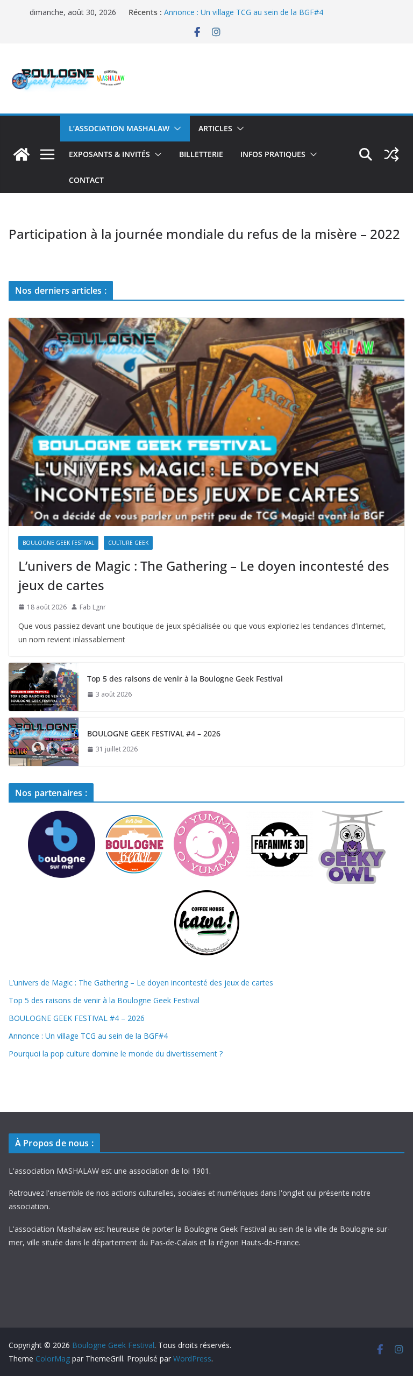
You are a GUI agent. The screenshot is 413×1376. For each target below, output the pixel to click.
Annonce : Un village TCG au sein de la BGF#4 (243, 12)
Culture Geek (128, 543)
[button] (175, 128)
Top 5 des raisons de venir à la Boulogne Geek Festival (185, 678)
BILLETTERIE (201, 154)
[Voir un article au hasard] (391, 154)
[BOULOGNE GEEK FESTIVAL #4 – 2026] (44, 742)
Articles (215, 128)
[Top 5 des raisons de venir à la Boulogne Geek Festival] (44, 687)
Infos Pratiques (272, 154)
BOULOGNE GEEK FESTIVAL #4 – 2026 (153, 733)
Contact (86, 180)
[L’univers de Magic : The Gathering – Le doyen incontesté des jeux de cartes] (206, 422)
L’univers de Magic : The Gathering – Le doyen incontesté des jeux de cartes (203, 575)
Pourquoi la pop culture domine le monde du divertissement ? (116, 1053)
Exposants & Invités (109, 154)
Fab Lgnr (93, 607)
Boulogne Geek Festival (58, 543)
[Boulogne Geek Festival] (21, 154)
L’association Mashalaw (119, 128)
